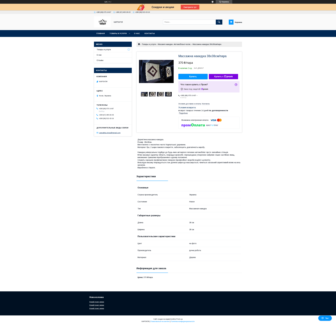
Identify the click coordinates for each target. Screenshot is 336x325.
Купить (193, 76)
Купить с (219, 76)
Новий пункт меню (96, 302)
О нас (137, 33)
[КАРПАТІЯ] (102, 27)
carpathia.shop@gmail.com (109, 133)
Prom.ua (179, 319)
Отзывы (100, 60)
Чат (327, 318)
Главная (100, 33)
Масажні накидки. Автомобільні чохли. (174, 44)
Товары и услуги (118, 33)
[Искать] (219, 22)
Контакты (150, 33)
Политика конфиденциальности (183, 321)
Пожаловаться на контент (160, 321)
